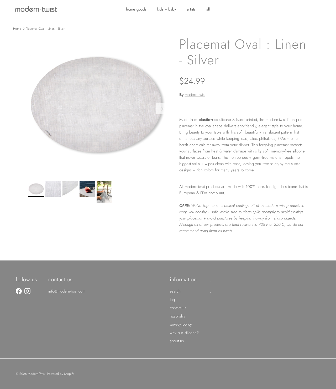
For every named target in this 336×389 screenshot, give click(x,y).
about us (177, 341)
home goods (136, 9)
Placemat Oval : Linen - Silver (45, 28)
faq (172, 300)
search (175, 291)
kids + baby (166, 9)
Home (17, 28)
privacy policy (181, 324)
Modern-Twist (36, 373)
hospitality (177, 316)
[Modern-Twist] (36, 9)
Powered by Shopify (60, 373)
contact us (178, 308)
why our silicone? (184, 333)
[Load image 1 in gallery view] (98, 106)
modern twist (195, 95)
